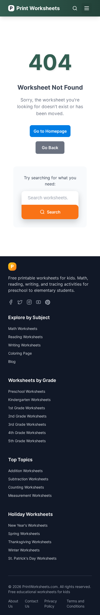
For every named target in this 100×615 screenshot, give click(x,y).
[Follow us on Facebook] (10, 303)
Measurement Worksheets (30, 495)
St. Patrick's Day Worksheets (32, 558)
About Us (13, 603)
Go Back (50, 147)
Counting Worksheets (26, 487)
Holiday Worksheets (30, 514)
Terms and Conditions (75, 603)
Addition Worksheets (25, 470)
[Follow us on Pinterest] (47, 303)
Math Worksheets (22, 328)
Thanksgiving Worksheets (29, 542)
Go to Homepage (50, 131)
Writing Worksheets (24, 345)
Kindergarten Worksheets (29, 399)
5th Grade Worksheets (27, 441)
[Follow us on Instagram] (29, 303)
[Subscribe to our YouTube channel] (38, 303)
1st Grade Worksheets (26, 408)
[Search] (74, 8)
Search (54, 212)
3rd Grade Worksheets (27, 424)
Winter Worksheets (23, 550)
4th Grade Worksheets (27, 432)
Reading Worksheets (25, 337)
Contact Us (31, 603)
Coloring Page (20, 353)
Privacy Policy (50, 603)
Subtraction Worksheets (28, 479)
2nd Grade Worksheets (27, 416)
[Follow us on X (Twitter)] (20, 303)
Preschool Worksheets (26, 391)
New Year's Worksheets (27, 525)
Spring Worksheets (24, 533)
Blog (12, 361)
